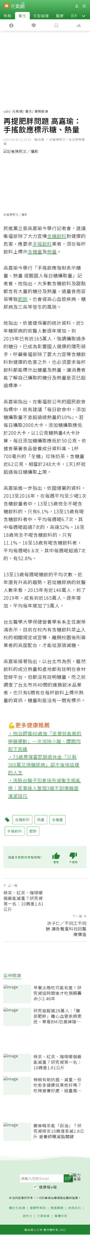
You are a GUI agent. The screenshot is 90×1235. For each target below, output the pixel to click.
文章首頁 (43, 1216)
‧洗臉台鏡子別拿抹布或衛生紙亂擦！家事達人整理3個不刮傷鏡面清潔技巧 (44, 788)
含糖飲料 (56, 236)
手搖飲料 (42, 243)
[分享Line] (34, 25)
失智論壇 (41, 15)
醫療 (60, 15)
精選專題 (57, 1208)
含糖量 (35, 251)
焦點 (8, 15)
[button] (83, 16)
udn (6, 111)
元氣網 (17, 111)
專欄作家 (60, 1216)
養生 (22, 15)
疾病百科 (74, 1208)
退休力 (27, 1216)
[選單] (84, 6)
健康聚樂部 (38, 1208)
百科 (74, 15)
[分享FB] (11, 25)
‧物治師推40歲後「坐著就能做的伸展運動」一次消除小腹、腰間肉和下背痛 (44, 741)
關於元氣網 (17, 1208)
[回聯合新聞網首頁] (6, 6)
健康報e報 (48, 1187)
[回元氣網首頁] (17, 5)
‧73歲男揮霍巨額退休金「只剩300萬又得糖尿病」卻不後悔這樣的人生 (43, 764)
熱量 (52, 251)
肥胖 (23, 299)
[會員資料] (76, 6)
